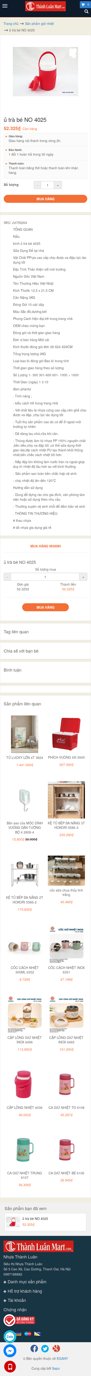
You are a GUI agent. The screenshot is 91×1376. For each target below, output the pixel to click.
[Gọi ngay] (10, 1366)
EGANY (62, 1358)
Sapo (56, 1368)
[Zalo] (10, 1336)
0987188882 (13, 1274)
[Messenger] (10, 1350)
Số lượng (11, 184)
